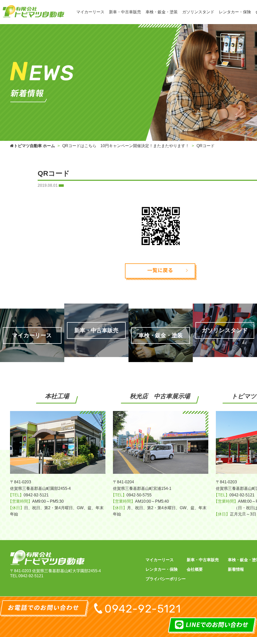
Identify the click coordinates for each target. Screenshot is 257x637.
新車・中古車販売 (203, 560)
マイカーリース (160, 560)
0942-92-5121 (30, 576)
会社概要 (195, 569)
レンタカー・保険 (162, 569)
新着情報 (236, 569)
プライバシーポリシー (166, 579)
